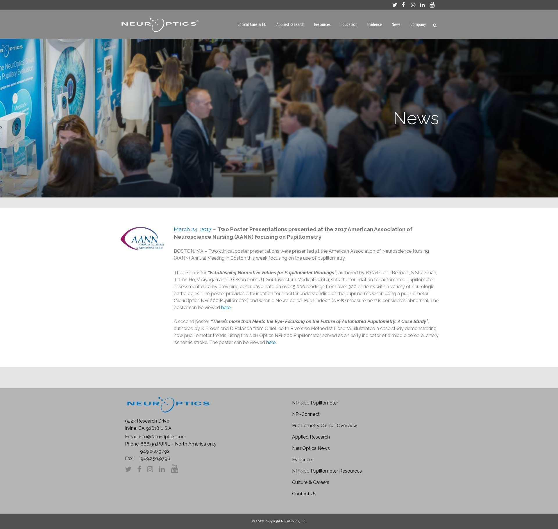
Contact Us (304, 493)
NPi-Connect (306, 414)
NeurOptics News (311, 448)
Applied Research (311, 437)
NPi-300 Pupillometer (315, 403)
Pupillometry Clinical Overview (324, 425)
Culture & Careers (310, 482)
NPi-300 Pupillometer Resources (327, 471)
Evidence (302, 459)
